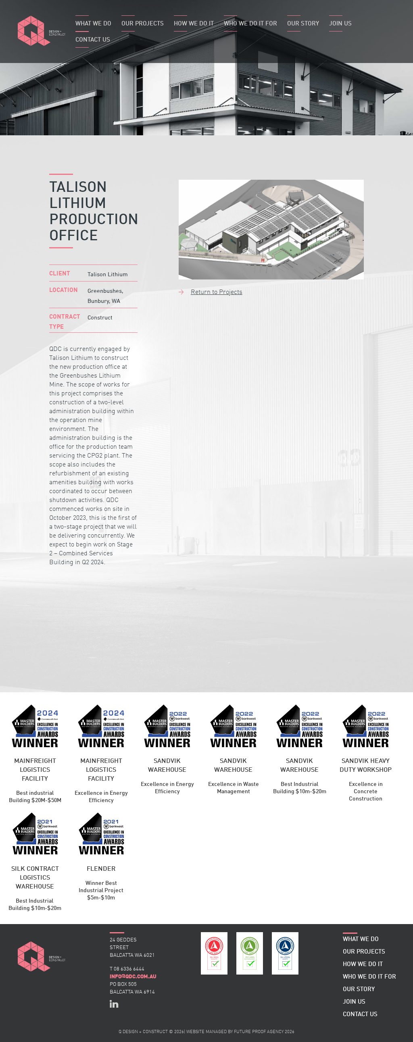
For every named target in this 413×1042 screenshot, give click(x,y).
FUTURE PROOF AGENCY (259, 1032)
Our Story (303, 24)
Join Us (340, 24)
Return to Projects (216, 292)
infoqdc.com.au (133, 976)
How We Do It (194, 24)
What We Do (93, 24)
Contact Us (92, 40)
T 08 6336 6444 (127, 969)
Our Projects (142, 24)
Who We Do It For (250, 24)
